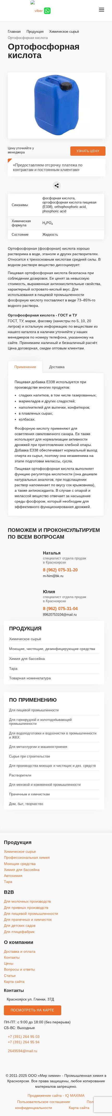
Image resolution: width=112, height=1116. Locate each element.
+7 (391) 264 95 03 (24, 1036)
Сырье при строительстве (29, 756)
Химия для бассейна (27, 659)
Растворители (20, 775)
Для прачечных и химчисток (28, 919)
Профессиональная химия (27, 857)
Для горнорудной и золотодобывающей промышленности (40, 722)
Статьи (10, 975)
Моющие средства (20, 864)
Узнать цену (88, 151)
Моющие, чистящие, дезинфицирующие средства (52, 649)
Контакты (12, 957)
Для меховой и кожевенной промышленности (44, 785)
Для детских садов (19, 925)
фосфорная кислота (58, 198)
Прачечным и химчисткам (29, 794)
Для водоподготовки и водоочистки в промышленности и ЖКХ (52, 735)
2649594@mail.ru (22, 1051)
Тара (13, 668)
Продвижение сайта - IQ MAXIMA (56, 1095)
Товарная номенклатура (30, 678)
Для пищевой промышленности (34, 710)
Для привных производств (26, 907)
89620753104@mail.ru (60, 615)
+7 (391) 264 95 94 (24, 1042)
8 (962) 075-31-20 (60, 569)
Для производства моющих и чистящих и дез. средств (52, 766)
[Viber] (36, 10)
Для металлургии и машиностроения (38, 747)
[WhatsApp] (47, 10)
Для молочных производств (27, 901)
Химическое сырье (20, 851)
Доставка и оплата (19, 951)
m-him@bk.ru (53, 576)
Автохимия (13, 876)
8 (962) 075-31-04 (60, 608)
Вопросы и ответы (19, 969)
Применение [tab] (25, 367)
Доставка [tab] (57, 367)
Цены (8, 963)
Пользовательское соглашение (43, 1102)
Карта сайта (14, 981)
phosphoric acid (54, 211)
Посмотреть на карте (32, 1010)
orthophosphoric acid (70, 207)
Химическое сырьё (25, 639)
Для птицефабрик (19, 932)
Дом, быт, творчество (26, 804)
